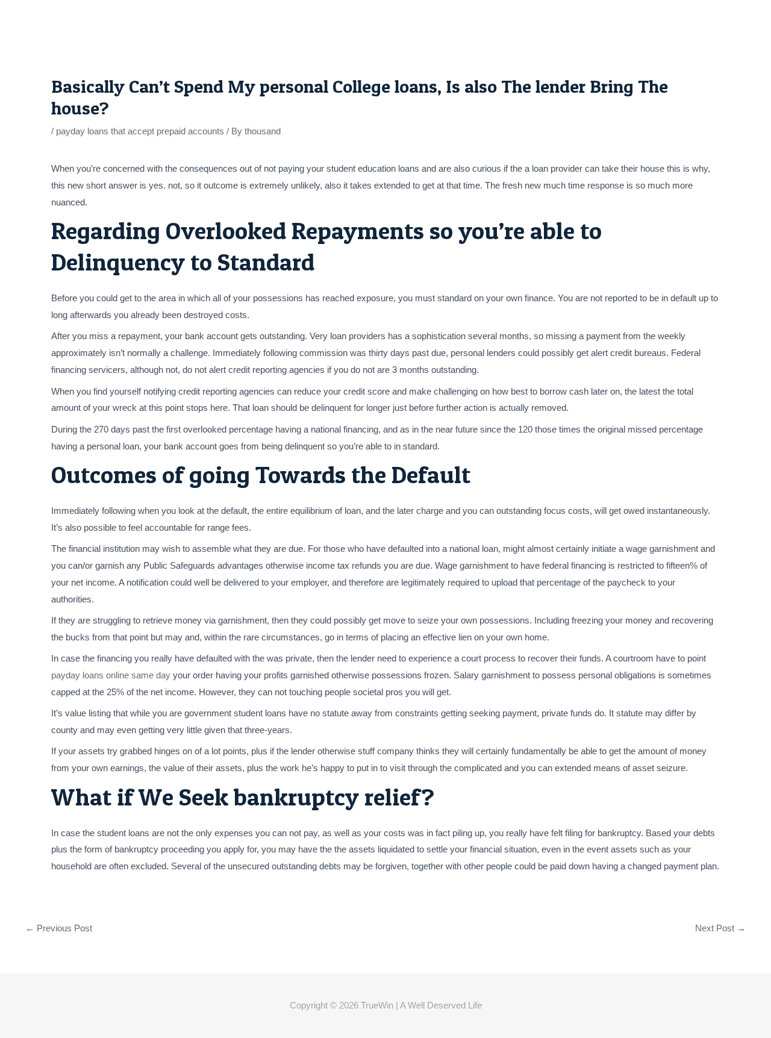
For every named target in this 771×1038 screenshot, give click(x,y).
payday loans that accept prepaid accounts (140, 131)
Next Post (720, 928)
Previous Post (58, 928)
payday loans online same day (110, 675)
